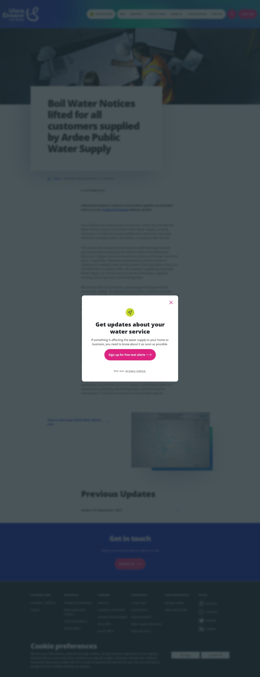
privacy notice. (135, 371)
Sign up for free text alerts (127, 355)
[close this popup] (171, 302)
